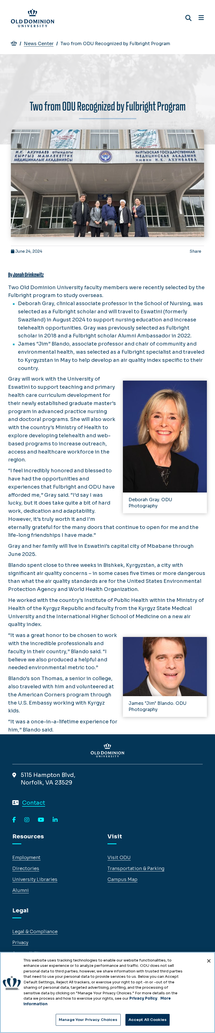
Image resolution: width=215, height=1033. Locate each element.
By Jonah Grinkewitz (26, 275)
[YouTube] (41, 820)
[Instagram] (26, 820)
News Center (38, 44)
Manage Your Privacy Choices (88, 1019)
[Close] (209, 961)
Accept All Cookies (147, 1019)
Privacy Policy (143, 998)
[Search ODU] (188, 18)
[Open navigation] (201, 18)
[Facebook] (14, 820)
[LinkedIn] (55, 820)
